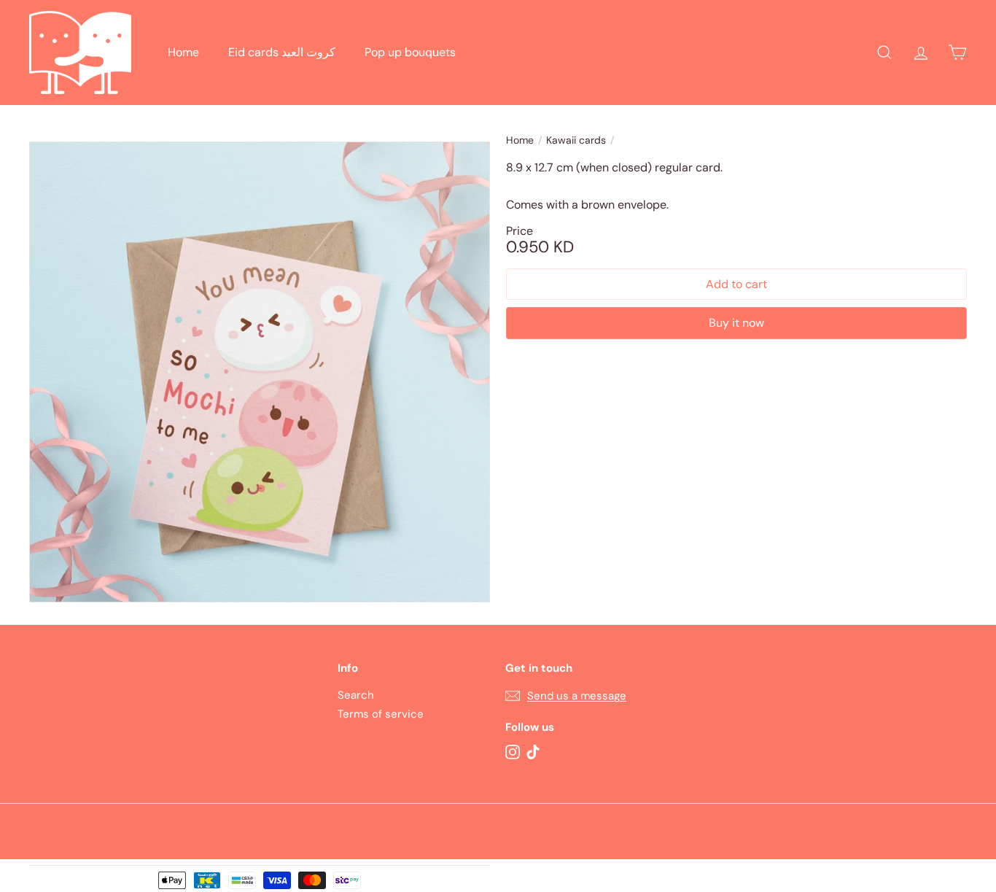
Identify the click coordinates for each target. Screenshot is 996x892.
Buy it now (736, 322)
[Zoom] (259, 372)
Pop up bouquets (410, 52)
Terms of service (381, 714)
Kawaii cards (576, 140)
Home (183, 52)
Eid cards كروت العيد (281, 52)
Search (356, 695)
